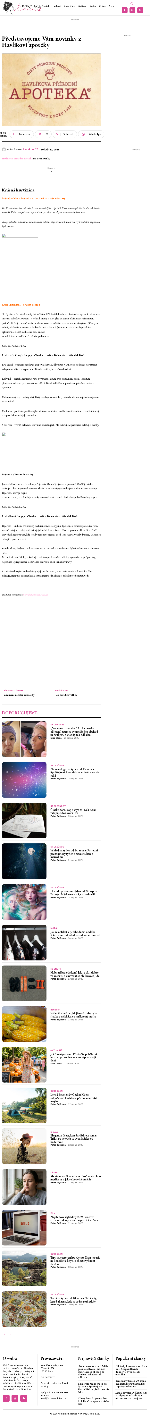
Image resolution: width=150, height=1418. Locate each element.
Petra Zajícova (58, 778)
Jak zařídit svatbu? (66, 694)
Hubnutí (55, 969)
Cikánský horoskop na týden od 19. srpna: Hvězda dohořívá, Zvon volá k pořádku (131, 1370)
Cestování (56, 1091)
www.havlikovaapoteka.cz (35, 594)
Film (53, 1213)
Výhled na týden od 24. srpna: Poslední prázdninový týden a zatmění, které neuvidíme (74, 853)
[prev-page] (4, 1334)
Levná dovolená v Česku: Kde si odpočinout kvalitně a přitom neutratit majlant (73, 1098)
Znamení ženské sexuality (19, 694)
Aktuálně (56, 1050)
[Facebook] (125, 10)
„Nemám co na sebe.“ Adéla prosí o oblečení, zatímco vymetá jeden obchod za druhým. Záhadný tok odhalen (74, 731)
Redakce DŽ (30, 149)
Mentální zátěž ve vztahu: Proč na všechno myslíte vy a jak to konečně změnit (75, 1177)
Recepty (55, 1010)
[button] (132, 3)
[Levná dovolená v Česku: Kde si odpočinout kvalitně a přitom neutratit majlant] (24, 1105)
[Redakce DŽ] (4, 149)
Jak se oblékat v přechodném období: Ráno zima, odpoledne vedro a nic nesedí (75, 933)
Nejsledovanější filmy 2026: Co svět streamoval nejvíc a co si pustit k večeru (74, 1218)
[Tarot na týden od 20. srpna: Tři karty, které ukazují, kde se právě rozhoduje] (24, 1309)
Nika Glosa (56, 738)
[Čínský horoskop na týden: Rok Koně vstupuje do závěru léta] (24, 820)
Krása (54, 1132)
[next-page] (10, 1334)
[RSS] (140, 10)
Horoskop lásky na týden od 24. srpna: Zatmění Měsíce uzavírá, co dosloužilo (73, 892)
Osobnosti (57, 725)
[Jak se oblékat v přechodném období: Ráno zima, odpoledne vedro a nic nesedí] (24, 942)
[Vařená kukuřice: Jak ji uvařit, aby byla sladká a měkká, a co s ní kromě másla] (24, 1024)
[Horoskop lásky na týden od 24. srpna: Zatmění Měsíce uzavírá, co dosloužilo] (24, 902)
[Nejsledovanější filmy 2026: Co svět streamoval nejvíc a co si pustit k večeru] (24, 1227)
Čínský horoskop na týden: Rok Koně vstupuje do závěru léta (73, 811)
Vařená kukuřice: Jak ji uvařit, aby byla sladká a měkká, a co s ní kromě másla (73, 1014)
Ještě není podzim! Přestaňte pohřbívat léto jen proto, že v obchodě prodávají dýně (73, 1057)
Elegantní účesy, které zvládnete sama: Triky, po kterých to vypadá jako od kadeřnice (73, 1139)
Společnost (58, 765)
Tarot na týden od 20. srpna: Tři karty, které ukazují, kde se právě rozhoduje (73, 1299)
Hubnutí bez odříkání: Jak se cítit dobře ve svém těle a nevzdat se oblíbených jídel (75, 974)
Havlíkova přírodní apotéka (17, 158)
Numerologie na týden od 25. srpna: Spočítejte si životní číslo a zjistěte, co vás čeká (74, 772)
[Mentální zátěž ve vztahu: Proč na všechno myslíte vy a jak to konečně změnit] (24, 1187)
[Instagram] (132, 10)
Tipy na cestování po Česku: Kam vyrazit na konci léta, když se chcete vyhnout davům (75, 1261)
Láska (54, 1172)
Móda (53, 928)
